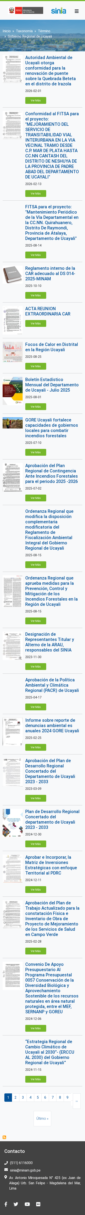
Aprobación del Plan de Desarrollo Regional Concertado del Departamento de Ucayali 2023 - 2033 (50, 771)
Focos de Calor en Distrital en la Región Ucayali (51, 347)
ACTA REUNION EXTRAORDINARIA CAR (47, 311)
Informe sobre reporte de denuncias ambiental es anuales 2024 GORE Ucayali (52, 725)
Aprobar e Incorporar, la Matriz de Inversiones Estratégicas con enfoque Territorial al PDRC (51, 865)
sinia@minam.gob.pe (25, 1170)
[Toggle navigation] (76, 11)
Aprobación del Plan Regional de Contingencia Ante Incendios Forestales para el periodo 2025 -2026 (51, 473)
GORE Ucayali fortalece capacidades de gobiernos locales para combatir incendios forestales (51, 427)
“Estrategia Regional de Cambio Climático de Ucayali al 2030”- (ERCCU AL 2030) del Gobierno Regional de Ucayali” (49, 1052)
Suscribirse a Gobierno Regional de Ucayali (4, 1137)
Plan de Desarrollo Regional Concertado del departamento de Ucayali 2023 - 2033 (52, 819)
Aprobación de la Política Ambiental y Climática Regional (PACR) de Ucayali (52, 685)
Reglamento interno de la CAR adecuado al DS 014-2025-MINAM (50, 273)
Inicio (7, 31)
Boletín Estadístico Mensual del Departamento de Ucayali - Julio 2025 (52, 385)
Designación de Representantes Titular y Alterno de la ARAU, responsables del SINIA (49, 642)
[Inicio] (58, 10)
